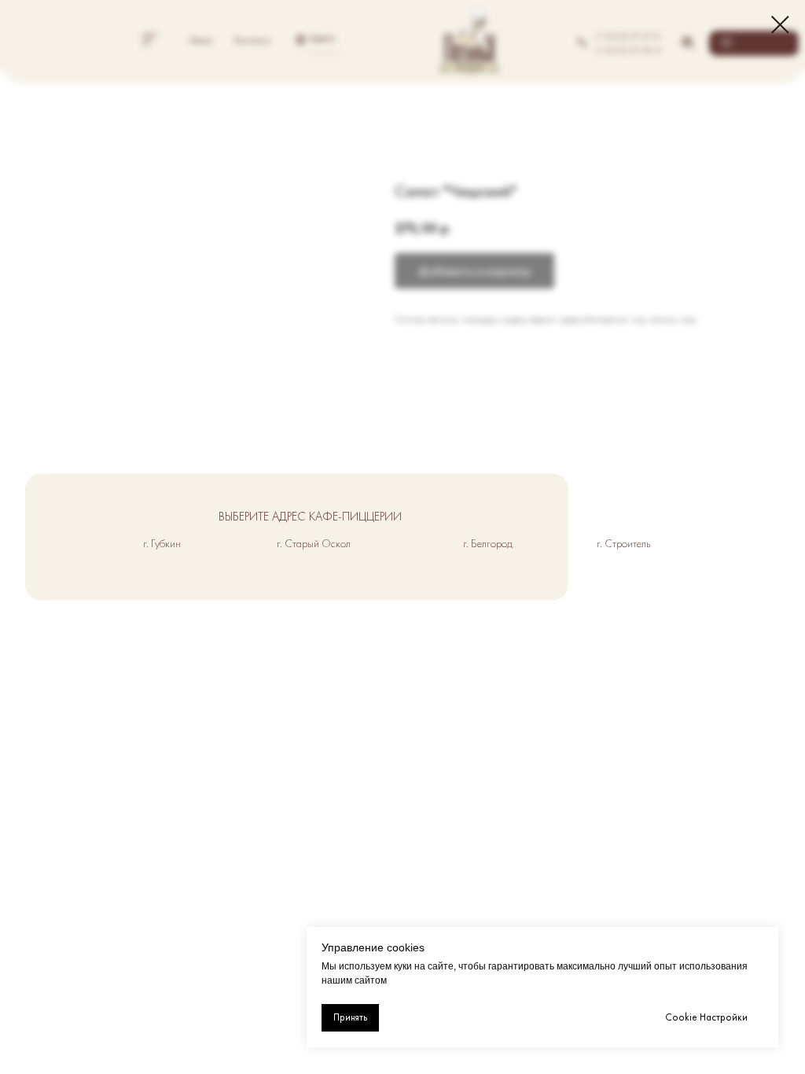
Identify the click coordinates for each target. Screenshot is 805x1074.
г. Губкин (162, 543)
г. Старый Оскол (314, 543)
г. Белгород (488, 543)
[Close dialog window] (780, 25)
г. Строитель (623, 543)
